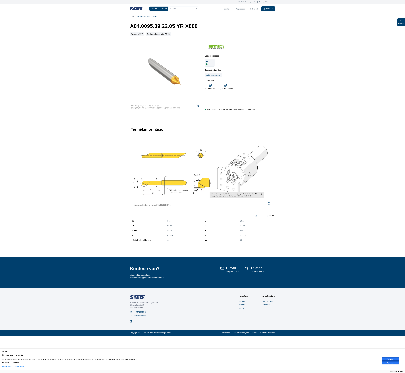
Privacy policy (19, 366)
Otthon (132, 16)
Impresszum (225, 333)
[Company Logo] (137, 297)
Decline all (390, 363)
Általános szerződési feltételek (263, 333)
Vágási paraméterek (225, 88)
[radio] (256, 216)
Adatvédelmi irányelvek (241, 333)
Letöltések (265, 305)
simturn (242, 301)
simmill (242, 305)
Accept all (390, 359)
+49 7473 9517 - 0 (257, 272)
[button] (210, 62)
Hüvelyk (271, 216)
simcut (241, 308)
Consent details (7, 366)
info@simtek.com (232, 272)
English (4, 351)
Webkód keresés (157, 8)
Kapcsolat (252, 2)
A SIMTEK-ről (242, 2)
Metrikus (261, 216)
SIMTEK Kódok (267, 301)
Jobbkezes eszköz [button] (213, 75)
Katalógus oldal (211, 88)
